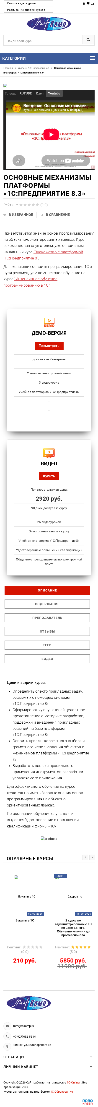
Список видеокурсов (21, 3)
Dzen (40, 93)
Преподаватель (47, 618)
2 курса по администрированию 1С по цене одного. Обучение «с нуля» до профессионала (73, 928)
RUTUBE (26, 93)
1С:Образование (61, 1091)
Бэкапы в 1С (24, 920)
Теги (47, 645)
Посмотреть (49, 345)
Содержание (47, 604)
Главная (9, 68)
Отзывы (47, 631)
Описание (47, 590)
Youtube (54, 93)
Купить (49, 476)
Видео (47, 659)
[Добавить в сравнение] (30, 878)
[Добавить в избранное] (21, 878)
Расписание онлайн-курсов (26, 9)
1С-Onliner (74, 1082)
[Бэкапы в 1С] (25, 895)
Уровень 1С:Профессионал (35, 68)
